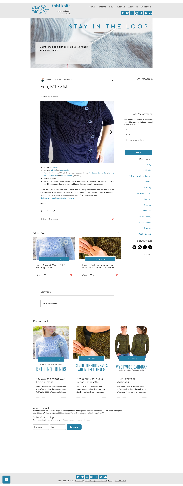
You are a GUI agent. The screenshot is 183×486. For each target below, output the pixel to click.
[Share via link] (54, 211)
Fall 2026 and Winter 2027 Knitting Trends (50, 266)
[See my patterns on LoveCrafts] (132, 13)
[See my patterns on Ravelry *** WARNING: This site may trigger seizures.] (123, 13)
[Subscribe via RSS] (150, 247)
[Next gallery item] (111, 132)
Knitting (43, 203)
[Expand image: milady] (77, 132)
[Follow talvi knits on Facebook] (141, 13)
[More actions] (112, 79)
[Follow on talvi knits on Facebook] (145, 247)
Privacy (110, 481)
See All (119, 233)
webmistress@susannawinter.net (96, 481)
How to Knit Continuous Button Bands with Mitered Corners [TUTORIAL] (100, 266)
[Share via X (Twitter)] (48, 211)
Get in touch (79, 481)
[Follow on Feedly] (140, 247)
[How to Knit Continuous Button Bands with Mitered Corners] (100, 249)
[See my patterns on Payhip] (127, 13)
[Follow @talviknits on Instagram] (137, 13)
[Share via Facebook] (41, 211)
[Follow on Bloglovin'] (134, 247)
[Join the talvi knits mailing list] (150, 13)
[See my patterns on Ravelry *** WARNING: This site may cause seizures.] (78, 477)
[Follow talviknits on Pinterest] (146, 13)
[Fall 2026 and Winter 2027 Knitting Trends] (54, 249)
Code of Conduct (120, 481)
